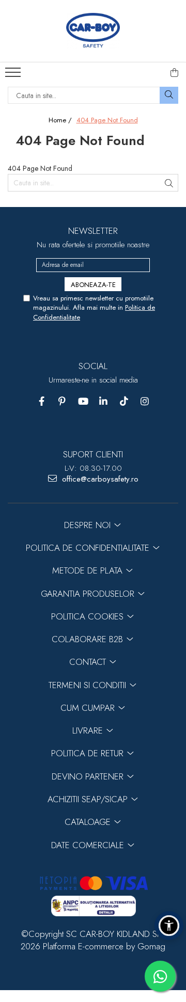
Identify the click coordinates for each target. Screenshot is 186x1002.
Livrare (88, 730)
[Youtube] (83, 401)
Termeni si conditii (89, 685)
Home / (61, 120)
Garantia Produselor (89, 593)
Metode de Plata (88, 570)
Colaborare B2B (89, 639)
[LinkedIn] (104, 401)
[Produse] (14, 75)
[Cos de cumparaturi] (174, 72)
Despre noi (88, 525)
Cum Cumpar (88, 708)
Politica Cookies (88, 616)
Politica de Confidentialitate (89, 548)
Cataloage (89, 822)
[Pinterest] (62, 401)
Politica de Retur (88, 753)
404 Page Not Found (107, 120)
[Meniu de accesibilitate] (168, 925)
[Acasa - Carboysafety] (93, 31)
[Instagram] (145, 401)
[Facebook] (42, 401)
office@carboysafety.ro (98, 479)
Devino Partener (89, 776)
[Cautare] (169, 95)
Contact (89, 662)
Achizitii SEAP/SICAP (89, 799)
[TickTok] (124, 401)
